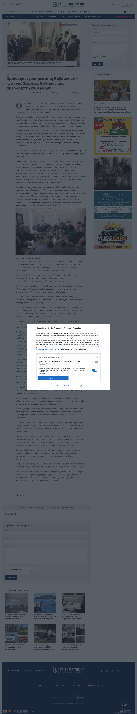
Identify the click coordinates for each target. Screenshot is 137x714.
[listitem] (68, 357)
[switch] (95, 362)
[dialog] (68, 357)
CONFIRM (53, 378)
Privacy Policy (80, 386)
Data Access (68, 386)
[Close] (105, 328)
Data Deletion (56, 386)
